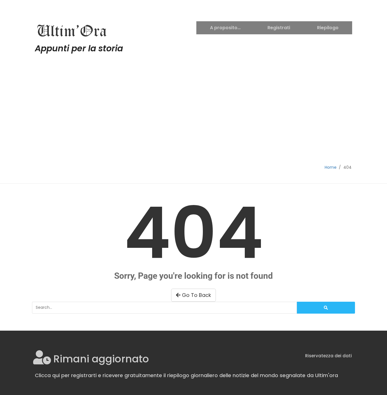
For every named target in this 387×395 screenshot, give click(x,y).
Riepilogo (328, 27)
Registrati (278, 27)
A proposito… (225, 27)
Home (331, 167)
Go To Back (195, 295)
